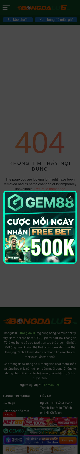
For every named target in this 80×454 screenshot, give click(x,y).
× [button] (70, 197)
